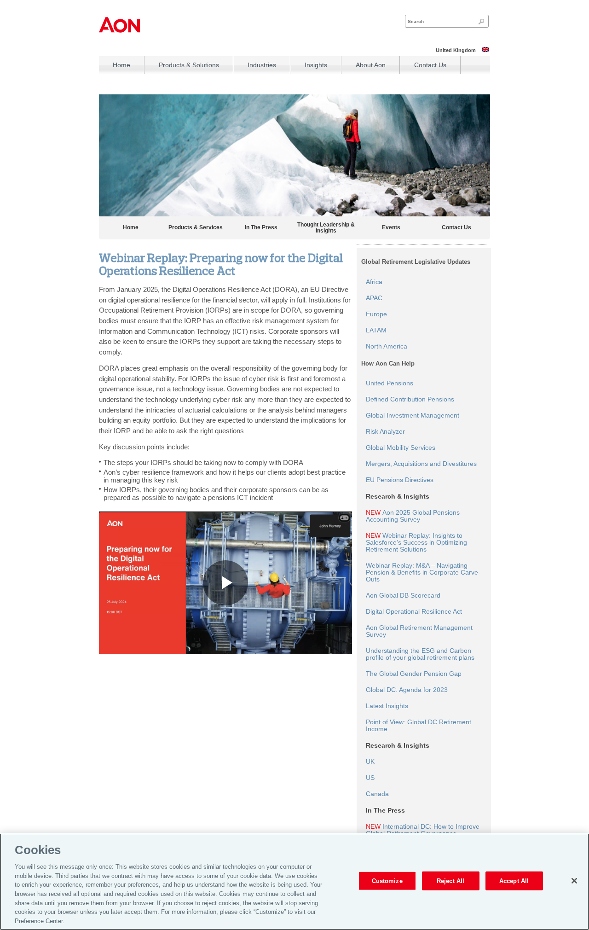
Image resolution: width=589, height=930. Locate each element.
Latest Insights (387, 706)
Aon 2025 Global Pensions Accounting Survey (413, 516)
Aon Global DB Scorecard (403, 595)
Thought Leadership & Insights (326, 228)
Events (391, 228)
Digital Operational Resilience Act (414, 611)
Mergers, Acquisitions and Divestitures (421, 463)
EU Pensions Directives (399, 480)
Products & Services (195, 228)
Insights (316, 65)
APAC (374, 298)
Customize (387, 880)
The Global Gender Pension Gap (414, 673)
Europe (376, 314)
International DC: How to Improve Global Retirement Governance (422, 830)
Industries (262, 65)
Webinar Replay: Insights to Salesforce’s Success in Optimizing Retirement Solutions (416, 542)
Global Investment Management (412, 415)
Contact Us (430, 65)
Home (121, 65)
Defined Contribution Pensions (410, 399)
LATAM (376, 330)
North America (386, 346)
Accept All (514, 880)
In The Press (261, 228)
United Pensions (389, 383)
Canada (377, 793)
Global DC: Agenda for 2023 (407, 689)
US (370, 777)
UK (370, 761)
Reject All (450, 880)
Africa (374, 282)
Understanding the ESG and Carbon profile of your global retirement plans (420, 654)
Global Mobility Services (400, 447)
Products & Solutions (189, 65)
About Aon (371, 65)
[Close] (574, 881)
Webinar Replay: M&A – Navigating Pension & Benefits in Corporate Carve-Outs (423, 572)
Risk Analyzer (385, 431)
